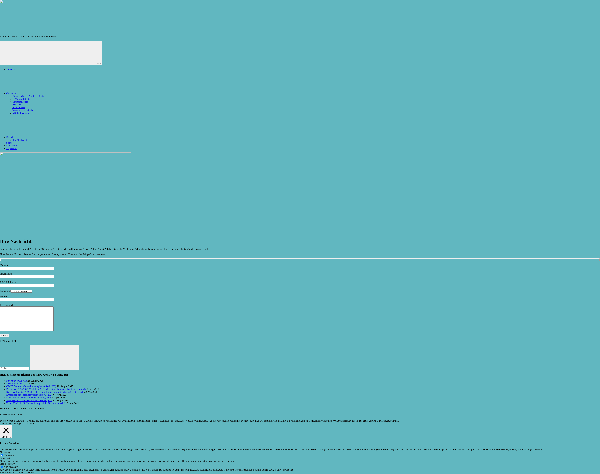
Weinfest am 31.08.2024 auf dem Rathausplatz (29, 400)
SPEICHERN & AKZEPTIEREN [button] (17, 472)
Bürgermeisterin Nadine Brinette (28, 96)
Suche (9, 142)
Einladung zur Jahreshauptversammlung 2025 (28, 397)
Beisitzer (16, 104)
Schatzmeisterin (20, 101)
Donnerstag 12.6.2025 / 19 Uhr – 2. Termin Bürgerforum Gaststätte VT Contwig (46, 389)
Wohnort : (5, 291)
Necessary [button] (5, 452)
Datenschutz (12, 145)
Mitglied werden (20, 113)
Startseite (10, 69)
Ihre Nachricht (19, 140)
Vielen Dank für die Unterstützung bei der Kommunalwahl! (35, 403)
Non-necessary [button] (7, 463)
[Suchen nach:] (15, 368)
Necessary (9, 455)
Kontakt (10, 137)
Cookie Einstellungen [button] (11, 423)
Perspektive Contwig (16, 380)
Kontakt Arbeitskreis (22, 110)
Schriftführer (18, 107)
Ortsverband (12, 93)
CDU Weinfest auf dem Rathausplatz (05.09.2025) (31, 386)
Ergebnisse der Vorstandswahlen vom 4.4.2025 (29, 394)
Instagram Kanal (14, 383)
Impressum (11, 148)
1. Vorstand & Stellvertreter (25, 99)
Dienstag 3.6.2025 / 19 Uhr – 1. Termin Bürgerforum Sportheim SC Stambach (45, 392)
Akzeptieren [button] (30, 423)
